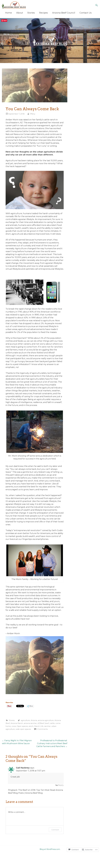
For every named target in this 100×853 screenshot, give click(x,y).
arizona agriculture (46, 720)
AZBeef (41, 723)
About (19, 12)
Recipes (43, 12)
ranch (31, 726)
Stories (31, 12)
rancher (47, 726)
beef (47, 723)
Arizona (34, 720)
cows (14, 726)
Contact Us (86, 12)
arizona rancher (30, 723)
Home (8, 12)
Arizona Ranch (17, 723)
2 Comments (42, 729)
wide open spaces (23, 729)
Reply (61, 785)
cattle (52, 723)
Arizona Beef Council (63, 12)
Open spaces (22, 726)
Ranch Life (38, 726)
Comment (55, 830)
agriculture (25, 720)
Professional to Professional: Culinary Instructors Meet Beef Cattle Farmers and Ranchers (51, 743)
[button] (24, 292)
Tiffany (32, 114)
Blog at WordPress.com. (50, 849)
